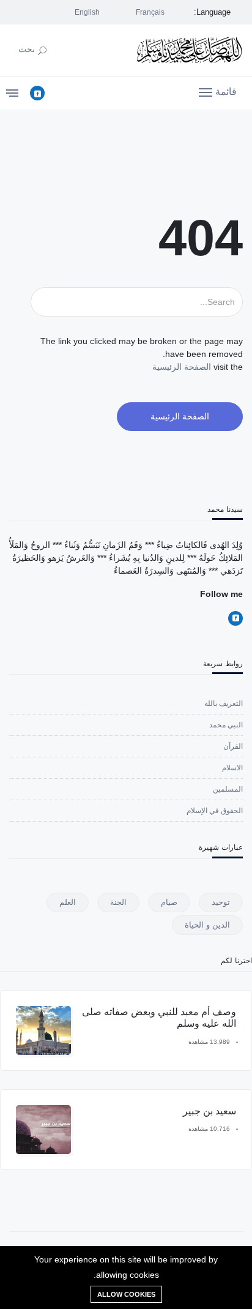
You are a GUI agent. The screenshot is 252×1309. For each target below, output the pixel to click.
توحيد (221, 902)
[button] (218, 91)
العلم (67, 902)
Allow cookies (126, 1294)
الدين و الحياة (207, 924)
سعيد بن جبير (209, 1111)
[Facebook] (37, 93)
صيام (169, 902)
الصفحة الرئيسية (181, 367)
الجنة (118, 902)
